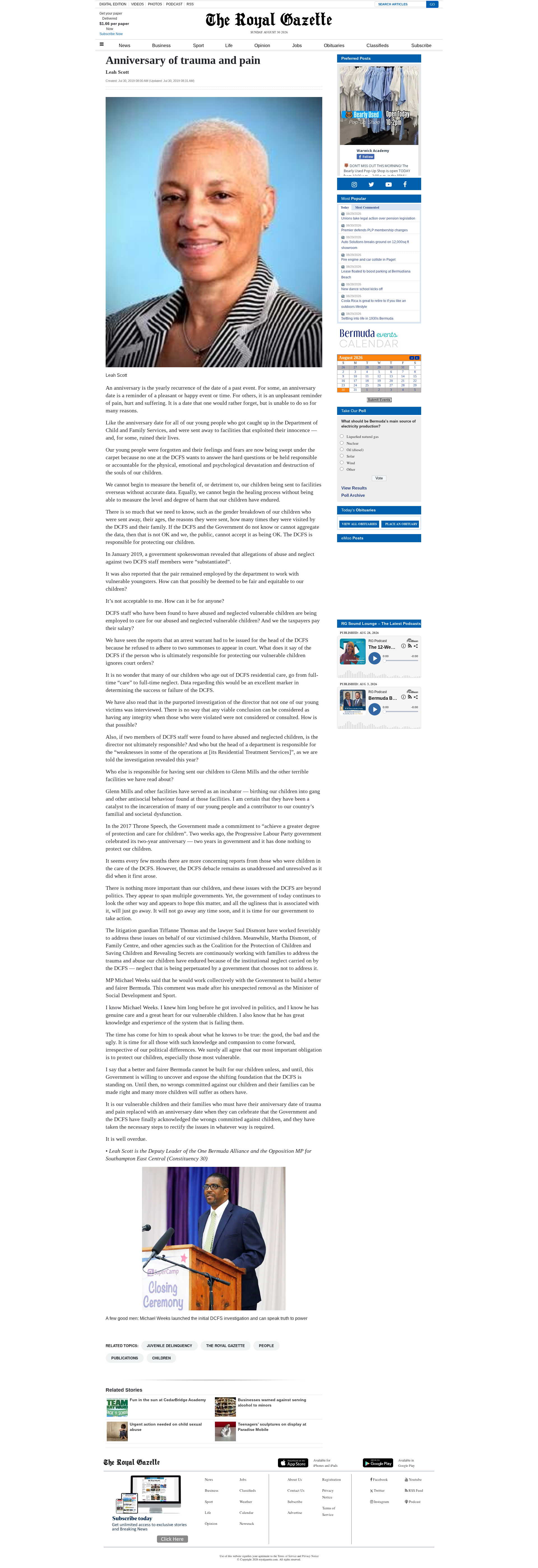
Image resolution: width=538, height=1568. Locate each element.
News (124, 45)
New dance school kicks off (361, 289)
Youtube (415, 1479)
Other (351, 469)
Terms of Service (328, 1511)
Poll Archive (353, 495)
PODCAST (174, 4)
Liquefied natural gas (363, 436)
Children (161, 1358)
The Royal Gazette (225, 1345)
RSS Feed (415, 1490)
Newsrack (247, 1523)
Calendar (246, 1512)
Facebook (380, 1479)
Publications (124, 1358)
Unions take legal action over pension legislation (378, 218)
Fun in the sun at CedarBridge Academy (168, 1400)
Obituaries (334, 45)
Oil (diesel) (355, 449)
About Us (294, 1479)
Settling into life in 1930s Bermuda (367, 318)
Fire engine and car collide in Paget (368, 260)
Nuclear (352, 443)
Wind (351, 462)
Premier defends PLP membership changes (374, 230)
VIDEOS (137, 4)
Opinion (262, 45)
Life (229, 45)
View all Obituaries (359, 524)
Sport (198, 45)
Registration (331, 1479)
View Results (354, 488)
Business (161, 45)
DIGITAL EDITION (112, 4)
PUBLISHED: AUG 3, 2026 (358, 684)
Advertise (294, 1512)
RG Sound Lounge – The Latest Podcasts (381, 623)
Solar (350, 456)
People (266, 1345)
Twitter (378, 1490)
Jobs (297, 45)
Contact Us (295, 1490)
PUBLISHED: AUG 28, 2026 (359, 633)
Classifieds (378, 45)
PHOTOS (155, 4)
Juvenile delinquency (169, 1345)
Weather (246, 1501)
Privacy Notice (328, 1493)
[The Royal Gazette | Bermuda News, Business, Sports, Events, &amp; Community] (269, 20)
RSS (190, 4)
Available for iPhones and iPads (325, 1463)
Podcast (414, 1501)
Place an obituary (401, 524)
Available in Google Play (406, 1463)
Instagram (381, 1501)
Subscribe (421, 45)
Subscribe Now (111, 34)
